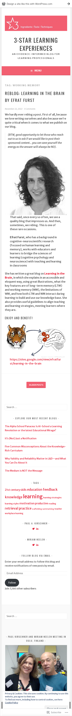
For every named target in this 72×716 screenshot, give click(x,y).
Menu (38, 70)
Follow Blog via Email (36, 555)
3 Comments (29, 109)
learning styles (12, 503)
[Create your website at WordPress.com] (36, 4)
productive (41, 503)
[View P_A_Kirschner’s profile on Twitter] (33, 528)
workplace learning (14, 513)
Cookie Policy (11, 702)
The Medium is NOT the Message (23, 470)
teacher (58, 509)
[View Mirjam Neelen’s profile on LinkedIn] (37, 545)
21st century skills (16, 489)
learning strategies (52, 497)
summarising (48, 509)
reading (52, 503)
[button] (36, 668)
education (34, 490)
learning (33, 496)
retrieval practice (18, 508)
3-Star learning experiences (36, 43)
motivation (26, 503)
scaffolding (37, 509)
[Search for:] (36, 407)
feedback (50, 490)
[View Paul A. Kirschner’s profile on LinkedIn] (37, 528)
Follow (12, 582)
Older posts (36, 385)
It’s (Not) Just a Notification (21, 438)
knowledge (13, 497)
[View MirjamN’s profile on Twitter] (33, 545)
